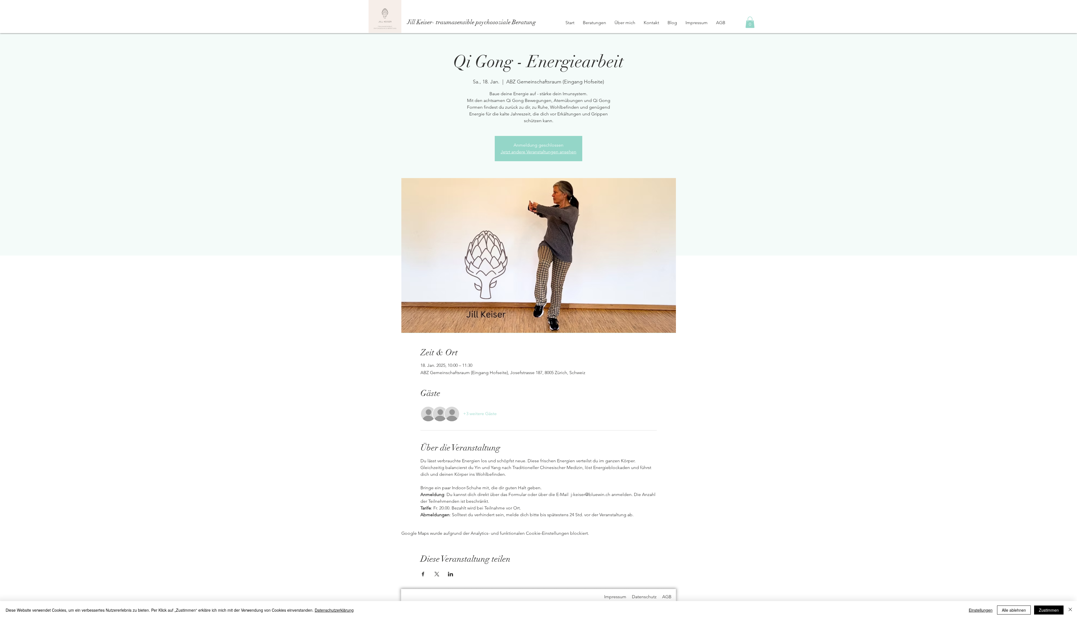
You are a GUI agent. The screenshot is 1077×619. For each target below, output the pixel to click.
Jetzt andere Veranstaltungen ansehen (538, 151)
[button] (750, 22)
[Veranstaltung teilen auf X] (436, 574)
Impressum (615, 596)
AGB (666, 596)
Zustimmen (1049, 610)
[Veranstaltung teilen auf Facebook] (423, 574)
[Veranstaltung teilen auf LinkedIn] (450, 574)
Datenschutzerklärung (334, 610)
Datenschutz (644, 596)
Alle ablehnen (1014, 610)
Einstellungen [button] (981, 610)
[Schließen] (1070, 610)
